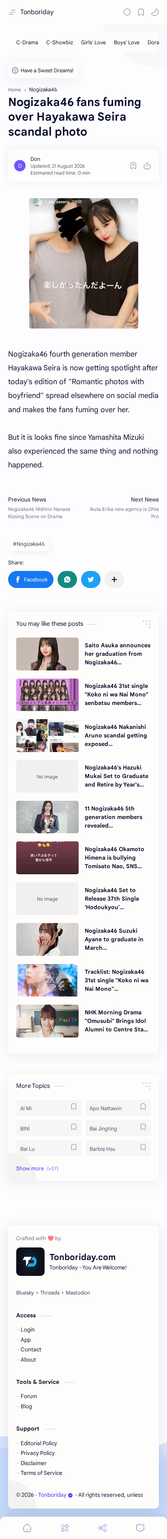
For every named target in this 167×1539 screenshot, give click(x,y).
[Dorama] (157, 42)
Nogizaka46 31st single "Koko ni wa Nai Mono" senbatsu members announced (116, 694)
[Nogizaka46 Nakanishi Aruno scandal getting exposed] (47, 735)
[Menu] (65, 1528)
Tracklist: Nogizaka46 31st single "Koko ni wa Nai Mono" (116, 980)
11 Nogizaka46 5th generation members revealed (113, 817)
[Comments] (140, 1528)
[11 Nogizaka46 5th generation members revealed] (47, 817)
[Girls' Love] (93, 42)
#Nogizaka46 (29, 543)
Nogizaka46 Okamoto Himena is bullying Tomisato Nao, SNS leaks (114, 858)
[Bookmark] (141, 12)
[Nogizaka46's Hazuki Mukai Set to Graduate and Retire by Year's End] (47, 776)
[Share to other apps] (114, 579)
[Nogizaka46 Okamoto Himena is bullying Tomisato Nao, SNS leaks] (47, 857)
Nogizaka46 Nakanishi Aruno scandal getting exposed (116, 735)
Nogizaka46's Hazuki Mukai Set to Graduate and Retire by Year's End (116, 776)
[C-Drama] (27, 42)
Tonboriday (37, 12)
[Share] (102, 1528)
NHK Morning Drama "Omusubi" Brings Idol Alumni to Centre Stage (117, 1021)
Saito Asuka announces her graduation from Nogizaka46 (117, 654)
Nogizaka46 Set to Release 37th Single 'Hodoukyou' (112, 898)
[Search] (127, 12)
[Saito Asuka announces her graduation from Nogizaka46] (47, 654)
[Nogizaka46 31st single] (47, 695)
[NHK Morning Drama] (47, 1021)
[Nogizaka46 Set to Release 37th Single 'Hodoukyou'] (47, 898)
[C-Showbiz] (59, 42)
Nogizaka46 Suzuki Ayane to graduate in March (114, 939)
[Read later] (133, 166)
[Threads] (50, 1293)
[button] (155, 12)
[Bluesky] (25, 1293)
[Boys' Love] (126, 42)
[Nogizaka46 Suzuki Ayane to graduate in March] (47, 939)
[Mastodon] (78, 1293)
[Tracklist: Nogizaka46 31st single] (47, 980)
